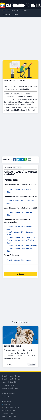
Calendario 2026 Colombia (11, 376)
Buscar (16, 15)
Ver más (8, 364)
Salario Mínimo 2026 (11, 407)
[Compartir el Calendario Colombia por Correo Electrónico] (29, 159)
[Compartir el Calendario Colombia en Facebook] (14, 159)
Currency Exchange (8, 413)
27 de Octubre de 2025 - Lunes (19, 260)
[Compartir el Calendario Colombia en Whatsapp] (25, 159)
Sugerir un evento (8, 385)
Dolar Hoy (7, 401)
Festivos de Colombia (9, 382)
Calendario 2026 (22, 11)
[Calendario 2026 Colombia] (20, 5)
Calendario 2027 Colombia (11, 379)
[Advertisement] (20, 38)
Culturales (17, 167)
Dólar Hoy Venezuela (9, 416)
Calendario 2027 (7, 15)
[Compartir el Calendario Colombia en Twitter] (18, 159)
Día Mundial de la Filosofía (13, 346)
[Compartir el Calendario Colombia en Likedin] (22, 159)
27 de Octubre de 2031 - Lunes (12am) (21, 237)
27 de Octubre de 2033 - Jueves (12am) (22, 245)
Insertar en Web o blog (10, 388)
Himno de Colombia (9, 410)
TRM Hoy (7, 404)
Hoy (3, 11)
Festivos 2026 (11, 11)
